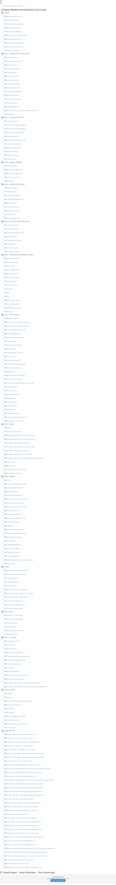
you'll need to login (64, 878)
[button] (1, 1)
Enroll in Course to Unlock (58, 880)
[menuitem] (1, 3)
